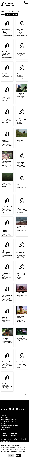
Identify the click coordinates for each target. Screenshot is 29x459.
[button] (16, 14)
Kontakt (13, 435)
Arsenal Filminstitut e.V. (13, 409)
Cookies (3, 433)
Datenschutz (13, 433)
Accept (18, 455)
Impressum (4, 435)
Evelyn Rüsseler (11, 14)
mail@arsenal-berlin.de (8, 421)
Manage (11, 455)
